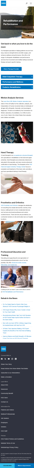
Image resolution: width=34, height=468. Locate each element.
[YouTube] (9, 358)
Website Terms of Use (8, 443)
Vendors (3, 427)
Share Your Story (6, 364)
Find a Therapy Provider (11, 69)
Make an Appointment (24, 465)
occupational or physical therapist (23, 155)
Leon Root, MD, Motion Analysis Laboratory (16, 101)
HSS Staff (4, 431)
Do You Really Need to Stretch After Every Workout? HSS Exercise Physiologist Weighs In (16, 305)
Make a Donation (6, 377)
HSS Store (4, 397)
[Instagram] (13, 358)
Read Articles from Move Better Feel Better (14, 368)
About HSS (4, 385)
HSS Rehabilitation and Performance (12, 292)
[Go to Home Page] (3, 349)
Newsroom (4, 389)
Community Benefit (7, 393)
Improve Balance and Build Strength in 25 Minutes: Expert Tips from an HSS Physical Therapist (17, 337)
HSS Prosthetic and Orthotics (9, 205)
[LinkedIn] (16, 358)
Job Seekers (5, 418)
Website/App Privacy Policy (9, 447)
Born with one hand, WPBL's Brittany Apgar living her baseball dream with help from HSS (17, 324)
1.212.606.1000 (7, 465)
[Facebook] (2, 358)
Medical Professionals (8, 414)
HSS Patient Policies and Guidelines (12, 439)
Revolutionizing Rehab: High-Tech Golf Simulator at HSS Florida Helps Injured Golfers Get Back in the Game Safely (17, 317)
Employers (4, 422)
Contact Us (4, 402)
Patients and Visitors (7, 410)
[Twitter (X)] (6, 358)
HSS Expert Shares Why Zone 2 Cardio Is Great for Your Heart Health (16, 311)
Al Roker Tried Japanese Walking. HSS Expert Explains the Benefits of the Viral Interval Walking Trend (17, 331)
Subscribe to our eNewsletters (10, 373)
